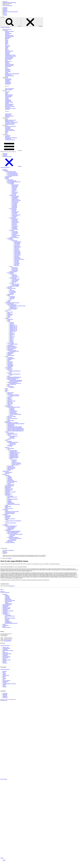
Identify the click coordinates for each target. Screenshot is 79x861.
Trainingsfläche (8, 69)
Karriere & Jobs (8, 114)
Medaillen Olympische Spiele (10, 120)
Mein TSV (2, 591)
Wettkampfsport (8, 37)
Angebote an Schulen (9, 57)
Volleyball (7, 49)
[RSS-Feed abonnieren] (7, 156)
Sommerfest (7, 116)
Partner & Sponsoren (9, 94)
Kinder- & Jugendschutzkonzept (11, 137)
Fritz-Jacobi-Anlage (8, 105)
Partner (6, 132)
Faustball (6, 40)
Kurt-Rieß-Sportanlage (9, 104)
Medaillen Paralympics (9, 121)
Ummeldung (7, 80)
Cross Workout (8, 71)
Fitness (6, 60)
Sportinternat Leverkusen (9, 124)
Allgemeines (7, 136)
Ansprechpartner (8, 96)
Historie (6, 93)
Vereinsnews (7, 109)
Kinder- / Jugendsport (9, 50)
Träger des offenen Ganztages (10, 56)
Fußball (6, 42)
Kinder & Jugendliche (9, 35)
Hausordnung (7, 83)
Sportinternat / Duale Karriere (10, 126)
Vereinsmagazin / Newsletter (10, 108)
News (6, 133)
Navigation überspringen (4, 27)
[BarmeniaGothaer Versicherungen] (9, 2)
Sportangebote (7, 51)
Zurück (1, 589)
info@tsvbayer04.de (7, 639)
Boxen (6, 39)
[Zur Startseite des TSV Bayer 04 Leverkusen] (7, 29)
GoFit (6, 67)
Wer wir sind (7, 91)
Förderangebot (7, 128)
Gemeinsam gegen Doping (10, 123)
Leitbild (6, 92)
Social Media (7, 107)
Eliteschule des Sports (9, 129)
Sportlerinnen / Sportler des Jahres (11, 122)
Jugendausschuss (8, 99)
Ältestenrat (7, 98)
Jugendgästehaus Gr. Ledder (10, 55)
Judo (6, 44)
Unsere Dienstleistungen (9, 75)
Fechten (6, 41)
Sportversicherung (8, 113)
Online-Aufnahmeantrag (9, 88)
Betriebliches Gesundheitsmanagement (12, 73)
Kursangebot (7, 63)
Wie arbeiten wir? (8, 74)
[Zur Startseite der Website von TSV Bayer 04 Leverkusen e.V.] (8, 151)
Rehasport (7, 62)
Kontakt (5, 14)
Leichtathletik (7, 45)
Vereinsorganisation (8, 95)
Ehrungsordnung (8, 82)
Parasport (7, 46)
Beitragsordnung (8, 79)
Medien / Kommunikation (10, 106)
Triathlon (6, 47)
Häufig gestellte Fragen (9, 115)
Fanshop (5, 13)
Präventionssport (8, 61)
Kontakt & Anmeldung (9, 65)
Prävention (7, 32)
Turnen (6, 48)
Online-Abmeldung (8, 89)
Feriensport (7, 34)
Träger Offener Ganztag (9, 36)
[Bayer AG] (5, 1)
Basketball (7, 38)
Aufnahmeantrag (8, 78)
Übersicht (7, 68)
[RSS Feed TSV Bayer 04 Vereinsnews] (10, 11)
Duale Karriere (8, 127)
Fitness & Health (8, 33)
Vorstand (6, 97)
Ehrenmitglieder (8, 100)
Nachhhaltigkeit (8, 138)
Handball (6, 43)
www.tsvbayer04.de (7, 640)
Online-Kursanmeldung (9, 31)
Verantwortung (8, 135)
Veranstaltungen (8, 66)
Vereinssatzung (8, 81)
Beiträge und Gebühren (9, 64)
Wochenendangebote (9, 58)
